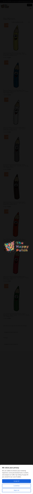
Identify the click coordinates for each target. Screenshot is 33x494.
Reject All (16, 490)
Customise (16, 485)
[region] (16, 479)
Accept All (16, 481)
